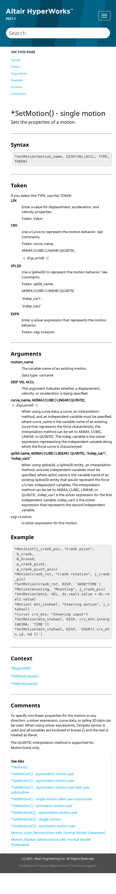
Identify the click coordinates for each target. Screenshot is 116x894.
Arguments (19, 73)
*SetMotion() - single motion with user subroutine (51, 798)
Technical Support (84, 865)
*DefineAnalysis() (25, 676)
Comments (18, 94)
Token (15, 67)
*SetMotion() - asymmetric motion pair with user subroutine (50, 790)
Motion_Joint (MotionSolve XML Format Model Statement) (58, 832)
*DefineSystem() (24, 683)
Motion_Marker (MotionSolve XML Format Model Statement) (50, 842)
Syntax (16, 60)
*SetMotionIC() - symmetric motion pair (43, 826)
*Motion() (19, 767)
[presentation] (36, 258)
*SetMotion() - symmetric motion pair (41, 805)
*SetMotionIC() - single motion (36, 819)
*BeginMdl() (21, 668)
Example (17, 80)
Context (16, 87)
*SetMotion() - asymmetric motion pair (42, 773)
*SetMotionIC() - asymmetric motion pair (44, 812)
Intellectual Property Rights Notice (43, 865)
